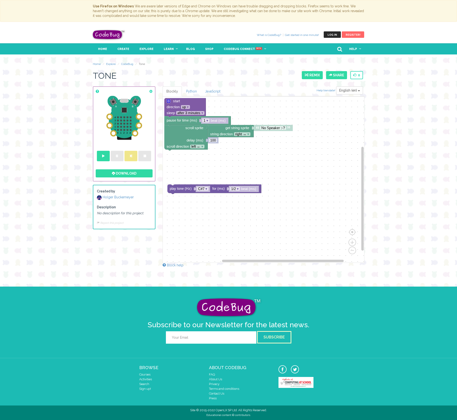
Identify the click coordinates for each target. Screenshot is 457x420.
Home (102, 49)
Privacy (214, 384)
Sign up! (145, 389)
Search (144, 384)
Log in (332, 34)
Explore (146, 49)
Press (213, 398)
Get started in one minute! (302, 35)
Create (123, 49)
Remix (314, 75)
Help (353, 49)
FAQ (212, 374)
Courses (144, 374)
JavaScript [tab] (212, 91)
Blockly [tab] (172, 91)
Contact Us (216, 393)
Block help (175, 265)
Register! (353, 34)
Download (125, 173)
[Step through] (130, 156)
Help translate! (326, 90)
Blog (190, 49)
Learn (169, 49)
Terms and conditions (224, 389)
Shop (209, 49)
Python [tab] (191, 91)
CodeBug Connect (242, 49)
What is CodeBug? (269, 35)
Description (106, 207)
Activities (145, 379)
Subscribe (274, 337)
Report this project (111, 223)
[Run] (103, 156)
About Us (215, 379)
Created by (106, 191)
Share (338, 75)
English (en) (348, 90)
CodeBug (109, 34)
